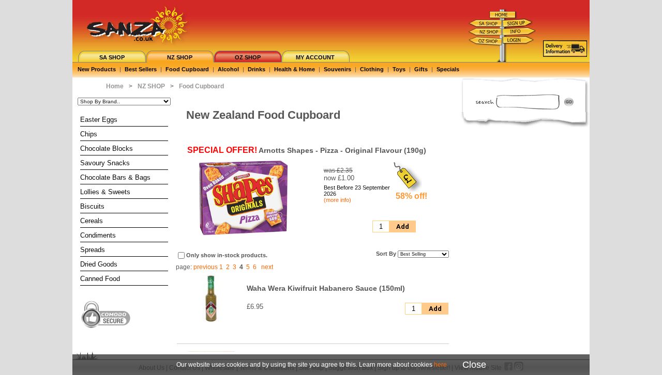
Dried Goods (98, 264)
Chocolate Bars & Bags (115, 177)
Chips (88, 134)
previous (205, 267)
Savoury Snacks (105, 163)
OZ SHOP (248, 57)
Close (474, 365)
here (440, 364)
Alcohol (228, 69)
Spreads (92, 250)
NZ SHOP (179, 57)
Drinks (256, 69)
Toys (399, 69)
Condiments (98, 235)
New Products (97, 69)
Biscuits (92, 206)
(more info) (337, 200)
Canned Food (100, 279)
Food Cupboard (187, 69)
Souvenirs (337, 69)
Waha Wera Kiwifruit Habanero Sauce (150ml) (326, 288)
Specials (448, 69)
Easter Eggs (98, 119)
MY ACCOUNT (315, 57)
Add (402, 226)
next (267, 267)
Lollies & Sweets (105, 192)
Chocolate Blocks (106, 148)
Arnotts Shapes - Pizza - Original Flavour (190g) (342, 150)
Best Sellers (141, 69)
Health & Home (294, 69)
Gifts (421, 69)
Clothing (372, 69)
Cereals (91, 221)
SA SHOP (112, 57)
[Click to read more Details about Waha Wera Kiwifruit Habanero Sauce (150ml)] (211, 320)
